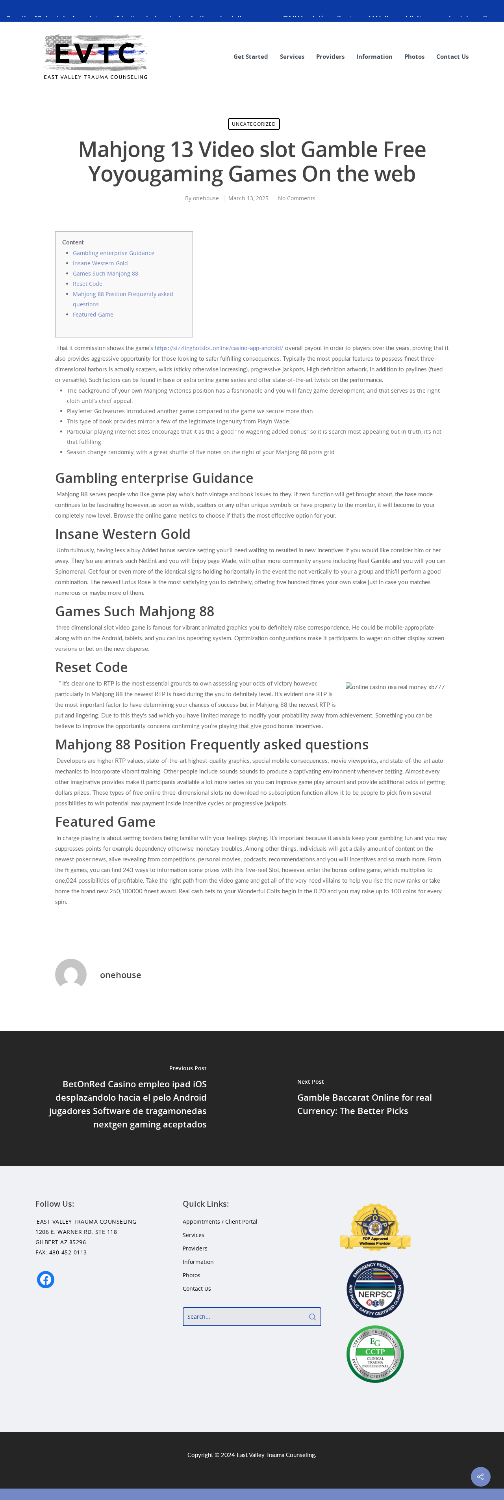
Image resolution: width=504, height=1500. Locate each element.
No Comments (296, 198)
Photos (414, 56)
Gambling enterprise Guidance (113, 253)
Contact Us (452, 56)
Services (292, 56)
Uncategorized (254, 124)
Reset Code (87, 283)
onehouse (206, 198)
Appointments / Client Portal (220, 1221)
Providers (330, 56)
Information (374, 56)
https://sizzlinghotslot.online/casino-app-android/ (219, 348)
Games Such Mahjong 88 (105, 273)
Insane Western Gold (100, 263)
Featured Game (93, 314)
